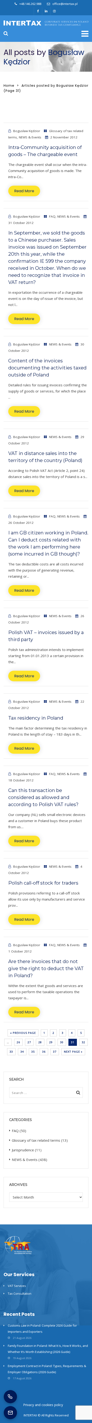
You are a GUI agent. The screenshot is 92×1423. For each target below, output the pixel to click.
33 (11, 1051)
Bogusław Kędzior (26, 131)
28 (40, 1042)
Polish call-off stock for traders (43, 883)
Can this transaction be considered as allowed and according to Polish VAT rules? (43, 797)
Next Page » (73, 1051)
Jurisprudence (23, 1150)
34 (22, 1051)
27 (29, 1042)
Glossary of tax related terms (36, 1140)
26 (18, 1042)
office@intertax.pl (65, 4)
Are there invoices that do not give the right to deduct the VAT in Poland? (46, 968)
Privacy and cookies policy (43, 1405)
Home (9, 85)
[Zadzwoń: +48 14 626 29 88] (10, 1396)
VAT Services (17, 1286)
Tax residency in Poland (35, 718)
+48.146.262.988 (30, 4)
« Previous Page (23, 1033)
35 (33, 1051)
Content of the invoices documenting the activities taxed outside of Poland (47, 368)
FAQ (52, 216)
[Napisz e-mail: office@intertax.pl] (10, 1412)
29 (51, 1042)
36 (44, 1051)
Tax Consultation (19, 1293)
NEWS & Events (30, 137)
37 (54, 1051)
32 (83, 1042)
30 (61, 1042)
